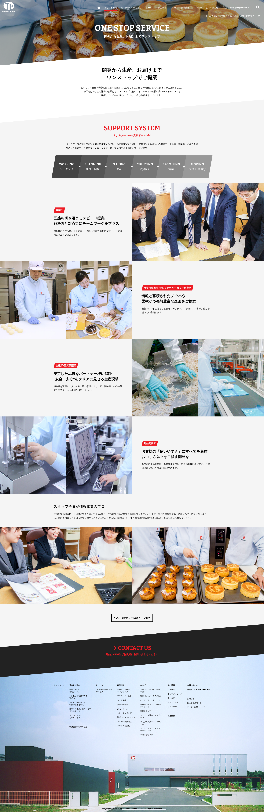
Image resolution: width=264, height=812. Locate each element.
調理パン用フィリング (126, 717)
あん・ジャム (122, 709)
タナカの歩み (173, 702)
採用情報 (171, 716)
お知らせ (190, 699)
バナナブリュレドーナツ (150, 700)
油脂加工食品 (122, 705)
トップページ (59, 685)
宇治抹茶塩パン (146, 735)
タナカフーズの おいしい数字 (75, 716)
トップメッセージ (175, 694)
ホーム (208, 16)
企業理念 (171, 690)
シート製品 (121, 700)
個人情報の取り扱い (195, 703)
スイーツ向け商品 (124, 722)
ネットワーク (173, 707)
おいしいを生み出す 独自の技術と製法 (77, 703)
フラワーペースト (124, 696)
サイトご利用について (196, 707)
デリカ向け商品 (123, 726)
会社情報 (171, 685)
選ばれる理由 (219, 16)
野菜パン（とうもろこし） (151, 696)
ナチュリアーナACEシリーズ (123, 691)
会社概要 (171, 698)
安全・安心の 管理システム (74, 691)
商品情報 (120, 685)
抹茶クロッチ (145, 711)
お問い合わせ (192, 685)
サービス (99, 685)
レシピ (143, 685)
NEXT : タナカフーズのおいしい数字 (132, 618)
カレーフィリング (124, 713)
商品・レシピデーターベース (198, 690)
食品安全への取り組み (78, 727)
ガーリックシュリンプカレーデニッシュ (150, 729)
